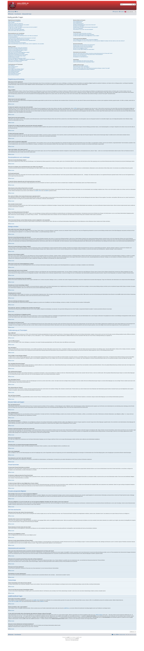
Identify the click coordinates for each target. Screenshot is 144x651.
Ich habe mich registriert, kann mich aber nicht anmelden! (18, 24)
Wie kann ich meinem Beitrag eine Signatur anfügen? (17, 50)
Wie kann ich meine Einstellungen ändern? (16, 34)
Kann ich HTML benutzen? (13, 66)
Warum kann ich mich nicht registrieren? (15, 23)
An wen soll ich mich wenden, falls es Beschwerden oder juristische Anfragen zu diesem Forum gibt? (91, 68)
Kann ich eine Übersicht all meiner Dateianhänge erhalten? (83, 61)
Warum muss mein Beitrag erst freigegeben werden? (17, 60)
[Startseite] (12, 5)
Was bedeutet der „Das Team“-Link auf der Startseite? (83, 29)
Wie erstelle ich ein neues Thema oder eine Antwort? (17, 47)
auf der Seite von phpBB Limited (14, 601)
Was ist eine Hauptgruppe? (78, 28)
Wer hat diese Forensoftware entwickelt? (80, 65)
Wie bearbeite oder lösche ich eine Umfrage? (16, 53)
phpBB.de (47, 190)
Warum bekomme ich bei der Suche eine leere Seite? (82, 47)
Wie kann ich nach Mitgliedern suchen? (80, 48)
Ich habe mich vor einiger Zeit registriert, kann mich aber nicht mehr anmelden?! (22, 27)
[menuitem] (16, 12)
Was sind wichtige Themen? (13, 72)
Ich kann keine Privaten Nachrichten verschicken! (82, 33)
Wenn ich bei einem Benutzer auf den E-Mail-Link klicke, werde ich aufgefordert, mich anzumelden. (26, 43)
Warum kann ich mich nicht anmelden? (15, 25)
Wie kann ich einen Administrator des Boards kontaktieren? (84, 69)
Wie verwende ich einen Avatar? (14, 41)
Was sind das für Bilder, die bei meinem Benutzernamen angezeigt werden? (22, 40)
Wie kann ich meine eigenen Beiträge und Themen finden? (83, 49)
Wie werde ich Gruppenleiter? (78, 25)
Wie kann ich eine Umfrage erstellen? (15, 51)
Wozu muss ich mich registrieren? (14, 21)
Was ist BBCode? (11, 65)
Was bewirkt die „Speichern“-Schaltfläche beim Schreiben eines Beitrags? (21, 59)
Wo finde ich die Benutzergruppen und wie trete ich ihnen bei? (84, 24)
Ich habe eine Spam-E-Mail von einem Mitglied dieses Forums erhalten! (86, 35)
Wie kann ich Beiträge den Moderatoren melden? (17, 58)
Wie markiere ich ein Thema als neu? (15, 61)
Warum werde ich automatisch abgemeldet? (16, 29)
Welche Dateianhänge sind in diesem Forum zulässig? (83, 60)
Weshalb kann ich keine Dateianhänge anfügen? (17, 55)
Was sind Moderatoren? (77, 22)
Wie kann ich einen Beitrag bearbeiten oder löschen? (17, 48)
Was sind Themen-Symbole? (13, 74)
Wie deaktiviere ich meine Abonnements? (80, 56)
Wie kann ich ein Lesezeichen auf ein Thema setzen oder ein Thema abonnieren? (88, 54)
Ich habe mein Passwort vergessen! (14, 28)
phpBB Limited (38, 190)
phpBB (68, 637)
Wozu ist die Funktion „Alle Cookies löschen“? (16, 30)
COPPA (75, 108)
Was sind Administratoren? (78, 21)
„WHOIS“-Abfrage (98, 614)
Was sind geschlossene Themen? (14, 73)
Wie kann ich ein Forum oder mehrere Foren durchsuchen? (84, 44)
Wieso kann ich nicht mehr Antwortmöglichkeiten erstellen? (19, 52)
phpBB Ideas (66, 608)
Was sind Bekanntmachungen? (14, 71)
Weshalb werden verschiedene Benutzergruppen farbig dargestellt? (85, 27)
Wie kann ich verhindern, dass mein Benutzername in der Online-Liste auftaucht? (23, 35)
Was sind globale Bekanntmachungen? (15, 70)
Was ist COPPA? (11, 22)
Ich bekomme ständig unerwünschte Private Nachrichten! (83, 34)
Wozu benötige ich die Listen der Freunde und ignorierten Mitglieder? (85, 39)
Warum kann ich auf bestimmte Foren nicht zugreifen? (18, 54)
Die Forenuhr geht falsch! (13, 36)
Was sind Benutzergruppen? (78, 23)
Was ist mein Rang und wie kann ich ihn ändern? (17, 42)
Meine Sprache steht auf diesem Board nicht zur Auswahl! (18, 39)
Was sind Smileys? (11, 67)
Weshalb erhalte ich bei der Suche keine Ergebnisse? (83, 45)
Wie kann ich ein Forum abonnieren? (80, 55)
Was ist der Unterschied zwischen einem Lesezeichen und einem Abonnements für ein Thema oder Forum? (92, 53)
